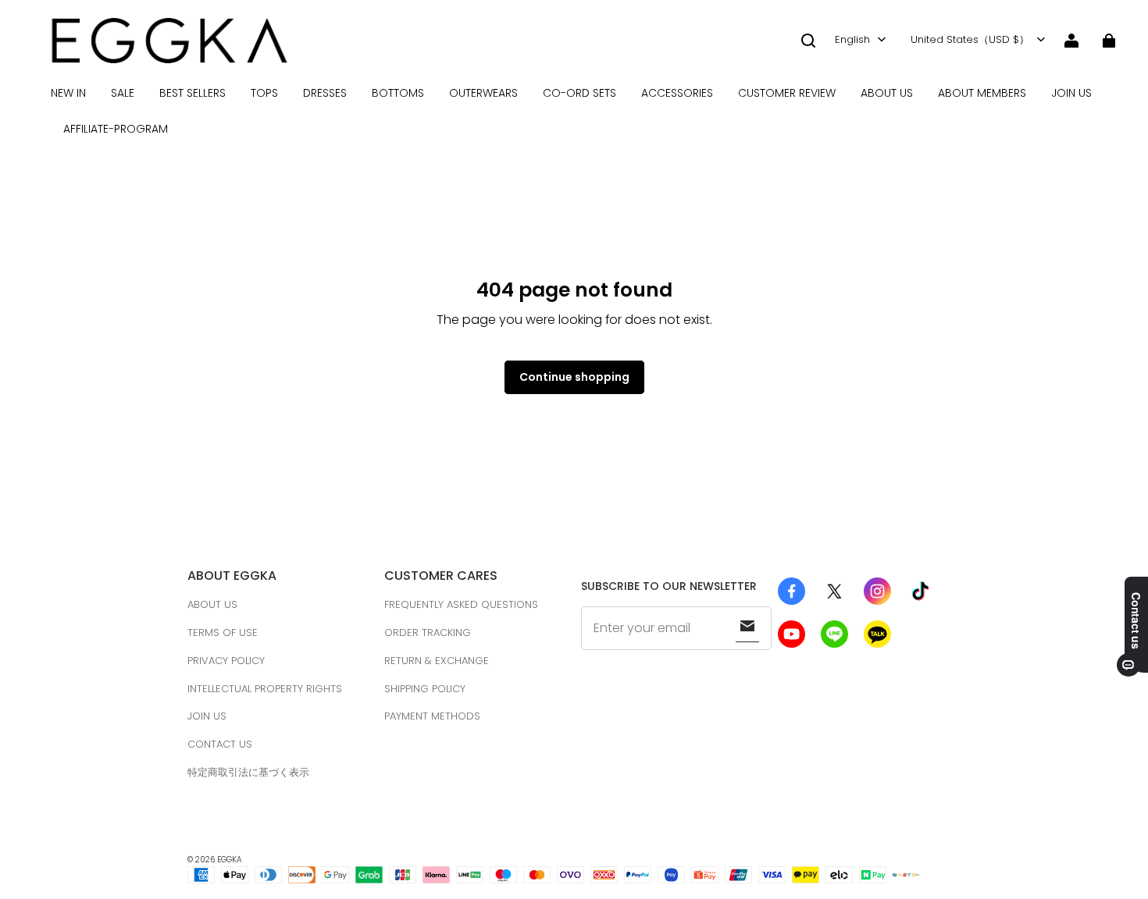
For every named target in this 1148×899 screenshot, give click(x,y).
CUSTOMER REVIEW (787, 93)
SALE (122, 93)
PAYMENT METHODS (432, 716)
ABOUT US (887, 93)
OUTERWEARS (483, 93)
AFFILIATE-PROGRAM (115, 129)
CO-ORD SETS (579, 93)
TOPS (264, 93)
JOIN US (1071, 93)
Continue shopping (574, 377)
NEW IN (68, 93)
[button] (808, 40)
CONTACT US (219, 744)
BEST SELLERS (192, 93)
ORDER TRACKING (427, 632)
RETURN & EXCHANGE (436, 660)
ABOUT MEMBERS (982, 93)
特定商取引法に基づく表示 (248, 772)
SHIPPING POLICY (424, 688)
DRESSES (325, 93)
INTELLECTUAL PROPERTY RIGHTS (264, 688)
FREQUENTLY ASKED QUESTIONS (461, 604)
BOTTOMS (398, 93)
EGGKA (229, 859)
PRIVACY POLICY (226, 660)
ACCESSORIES (677, 93)
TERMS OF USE (222, 632)
